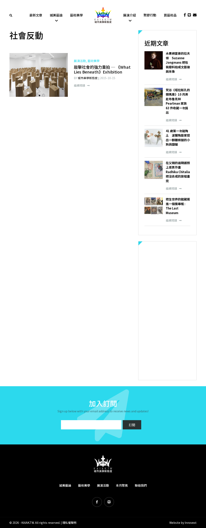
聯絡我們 (141, 485)
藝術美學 (76, 15)
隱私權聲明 (69, 523)
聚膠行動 (149, 15)
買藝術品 (170, 15)
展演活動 (103, 485)
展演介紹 (129, 15)
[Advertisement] (167, 310)
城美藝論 (56, 15)
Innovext (191, 523)
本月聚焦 (122, 485)
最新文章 (35, 15)
